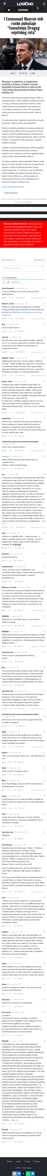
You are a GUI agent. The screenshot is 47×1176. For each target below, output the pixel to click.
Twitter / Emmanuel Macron (13, 187)
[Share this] (19, 1173)
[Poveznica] (44, 3)
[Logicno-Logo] (25, 4)
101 (33, 73)
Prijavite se (41, 260)
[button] (4, 3)
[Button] (9, 10)
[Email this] (14, 1173)
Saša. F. (13, 73)
